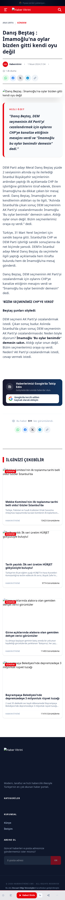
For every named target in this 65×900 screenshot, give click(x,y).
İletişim (8, 828)
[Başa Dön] (57, 895)
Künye (7, 822)
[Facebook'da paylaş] (13, 78)
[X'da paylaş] (20, 78)
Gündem (21, 22)
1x (40, 895)
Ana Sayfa (8, 22)
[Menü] (6, 10)
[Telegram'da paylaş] (28, 78)
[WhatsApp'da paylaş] (6, 78)
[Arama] (59, 9)
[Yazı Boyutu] (11, 895)
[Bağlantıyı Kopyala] (35, 78)
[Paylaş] (48, 895)
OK (55, 860)
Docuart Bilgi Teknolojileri (24, 888)
